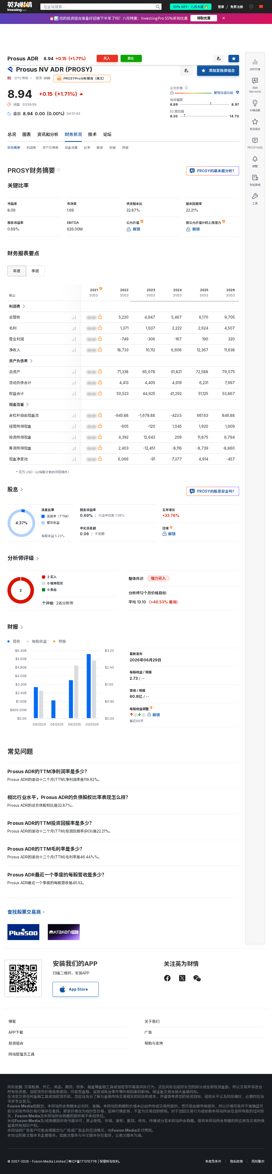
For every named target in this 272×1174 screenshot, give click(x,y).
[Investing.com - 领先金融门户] (19, 7)
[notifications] (251, 6)
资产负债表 (50, 148)
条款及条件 (213, 1161)
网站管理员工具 (21, 1054)
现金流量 (71, 148)
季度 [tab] (35, 271)
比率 (87, 148)
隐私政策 (236, 1161)
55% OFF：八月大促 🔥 (190, 6)
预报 (125, 148)
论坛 (107, 134)
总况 (11, 134)
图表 (26, 134)
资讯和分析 (47, 134)
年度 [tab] (16, 271)
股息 (100, 148)
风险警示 (258, 1161)
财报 (112, 148)
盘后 (17, 113)
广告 (148, 1032)
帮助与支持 (153, 1043)
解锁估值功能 (223, 93)
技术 (92, 134)
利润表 (31, 148)
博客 (12, 1021)
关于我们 (151, 1021)
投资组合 (15, 1043)
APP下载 (15, 1032)
